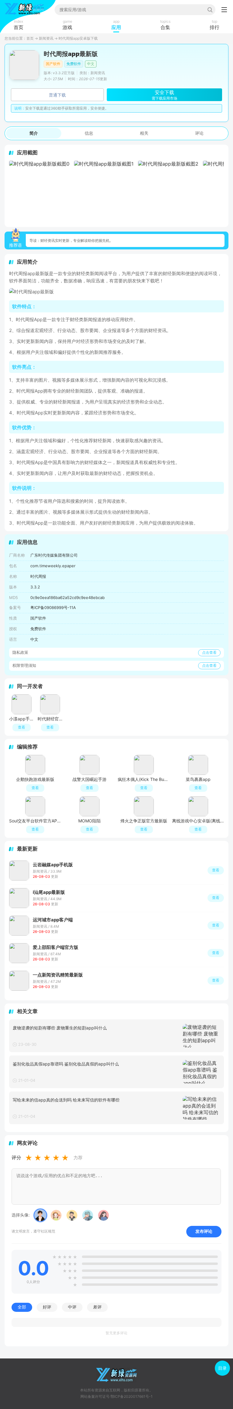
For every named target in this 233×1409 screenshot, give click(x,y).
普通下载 (57, 94)
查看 (215, 870)
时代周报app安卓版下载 (78, 38)
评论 (199, 133)
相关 (144, 133)
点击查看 (209, 652)
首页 (30, 38)
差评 (97, 1307)
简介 (33, 133)
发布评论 (203, 1231)
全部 (22, 1307)
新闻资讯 (46, 38)
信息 (89, 133)
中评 (72, 1307)
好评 (47, 1307)
